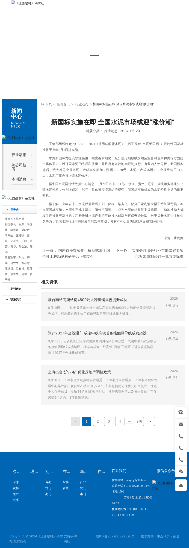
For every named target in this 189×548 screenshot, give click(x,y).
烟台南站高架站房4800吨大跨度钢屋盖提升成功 (87, 299)
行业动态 (81, 104)
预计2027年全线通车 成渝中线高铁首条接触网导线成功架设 (97, 333)
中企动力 (163, 536)
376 (139, 421)
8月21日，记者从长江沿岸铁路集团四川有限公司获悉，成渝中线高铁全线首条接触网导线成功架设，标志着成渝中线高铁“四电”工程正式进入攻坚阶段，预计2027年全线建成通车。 (102, 346)
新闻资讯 (63, 104)
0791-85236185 (144, 29)
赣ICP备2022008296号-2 (115, 536)
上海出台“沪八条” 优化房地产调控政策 (79, 372)
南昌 (176, 536)
